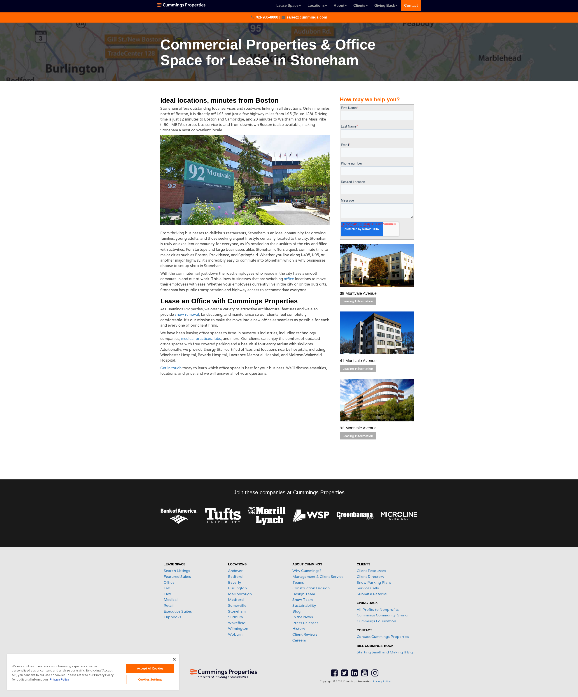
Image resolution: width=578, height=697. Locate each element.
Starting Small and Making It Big (385, 652)
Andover (235, 570)
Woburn (235, 634)
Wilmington (238, 628)
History (298, 628)
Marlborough (240, 594)
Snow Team (302, 599)
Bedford (235, 576)
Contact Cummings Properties (383, 636)
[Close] (174, 659)
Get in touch (171, 368)
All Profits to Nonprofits (378, 609)
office (289, 278)
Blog (296, 611)
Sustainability (304, 605)
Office (169, 582)
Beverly (234, 582)
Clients (359, 5)
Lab (167, 588)
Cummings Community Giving (382, 615)
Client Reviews (304, 634)
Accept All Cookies (150, 668)
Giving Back (384, 5)
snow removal (187, 314)
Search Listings (177, 570)
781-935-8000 (266, 17)
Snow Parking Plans (374, 582)
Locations (316, 5)
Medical (171, 599)
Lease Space (287, 5)
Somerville (237, 605)
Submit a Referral (372, 594)
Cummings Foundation (376, 621)
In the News (302, 617)
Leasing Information (358, 301)
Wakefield (236, 622)
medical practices (196, 338)
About (339, 5)
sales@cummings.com (306, 17)
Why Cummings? (306, 570)
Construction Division (311, 588)
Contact (411, 5)
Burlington (237, 588)
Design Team (303, 594)
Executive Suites (178, 611)
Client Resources (371, 570)
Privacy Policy (382, 681)
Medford (236, 599)
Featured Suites (177, 576)
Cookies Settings (150, 679)
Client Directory (370, 576)
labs (217, 338)
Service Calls (368, 588)
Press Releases (305, 622)
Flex (167, 594)
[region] (93, 672)
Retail (169, 605)
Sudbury (235, 617)
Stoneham (237, 611)
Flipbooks (172, 617)
